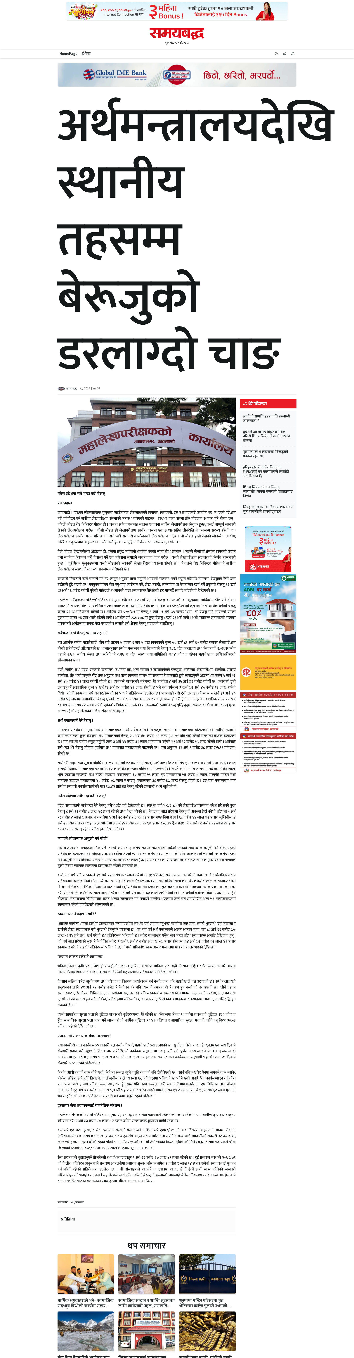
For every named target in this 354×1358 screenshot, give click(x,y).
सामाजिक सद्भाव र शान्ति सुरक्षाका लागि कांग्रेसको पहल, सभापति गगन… (146, 1306)
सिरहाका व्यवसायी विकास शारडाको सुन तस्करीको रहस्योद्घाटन (268, 509)
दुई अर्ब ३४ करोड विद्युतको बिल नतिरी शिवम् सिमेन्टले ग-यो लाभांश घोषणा (266, 436)
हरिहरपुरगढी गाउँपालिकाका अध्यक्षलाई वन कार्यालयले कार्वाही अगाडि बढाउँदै (266, 471)
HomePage (68, 54)
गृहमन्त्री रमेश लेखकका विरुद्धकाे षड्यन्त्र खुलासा (265, 454)
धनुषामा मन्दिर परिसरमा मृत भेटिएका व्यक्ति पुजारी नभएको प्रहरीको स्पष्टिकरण (203, 1306)
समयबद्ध (71, 388)
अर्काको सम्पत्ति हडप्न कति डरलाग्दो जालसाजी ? (266, 418)
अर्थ (72, 1202)
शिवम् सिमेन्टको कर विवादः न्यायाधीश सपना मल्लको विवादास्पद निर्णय (268, 491)
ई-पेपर (86, 54)
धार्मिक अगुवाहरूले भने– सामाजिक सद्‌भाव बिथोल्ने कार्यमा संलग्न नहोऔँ (86, 1306)
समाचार (79, 1202)
